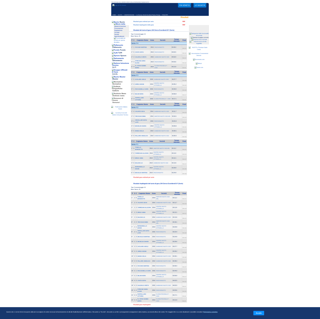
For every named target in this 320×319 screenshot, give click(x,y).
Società (116, 34)
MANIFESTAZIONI (129, 15)
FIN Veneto (184, 5)
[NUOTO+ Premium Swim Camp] (199, 49)
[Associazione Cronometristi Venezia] (199, 55)
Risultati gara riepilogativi (142, 305)
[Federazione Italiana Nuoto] (120, 109)
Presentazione (118, 28)
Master (115, 79)
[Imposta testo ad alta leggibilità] (199, 43)
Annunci (116, 102)
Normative (116, 84)
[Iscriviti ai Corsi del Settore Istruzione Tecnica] (120, 115)
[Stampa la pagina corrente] (200, 37)
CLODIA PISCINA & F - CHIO (162, 98)
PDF (183, 21)
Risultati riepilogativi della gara (143, 25)
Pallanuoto (117, 47)
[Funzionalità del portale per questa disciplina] (121, 42)
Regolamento (118, 30)
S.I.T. (114, 67)
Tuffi (120, 53)
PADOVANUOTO (159, 47)
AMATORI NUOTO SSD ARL (162, 116)
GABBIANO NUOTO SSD (161, 57)
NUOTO (120, 15)
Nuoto (122, 22)
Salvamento (117, 61)
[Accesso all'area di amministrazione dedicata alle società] (199, 27)
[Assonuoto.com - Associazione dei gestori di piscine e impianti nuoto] (198, 59)
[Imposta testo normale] (199, 39)
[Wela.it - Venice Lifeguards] (199, 63)
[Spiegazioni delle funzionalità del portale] (199, 35)
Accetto (259, 313)
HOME (114, 15)
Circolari (116, 32)
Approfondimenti (119, 36)
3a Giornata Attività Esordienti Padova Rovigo (148, 15)
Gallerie (115, 91)
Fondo (123, 50)
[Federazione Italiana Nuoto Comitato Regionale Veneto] (119, 5)
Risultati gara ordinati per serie (143, 21)
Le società (200, 5)
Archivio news (118, 96)
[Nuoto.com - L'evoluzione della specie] (198, 67)
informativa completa (211, 312)
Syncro (123, 56)
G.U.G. (115, 74)
